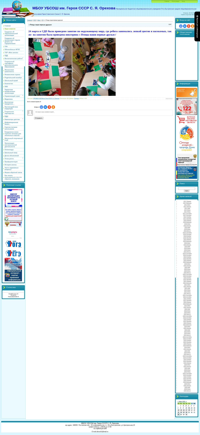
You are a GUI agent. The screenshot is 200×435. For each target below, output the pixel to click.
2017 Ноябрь (187, 217)
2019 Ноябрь (187, 257)
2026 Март (187, 383)
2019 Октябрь (187, 255)
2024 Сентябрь (187, 356)
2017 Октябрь (187, 215)
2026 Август (187, 390)
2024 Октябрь (187, 357)
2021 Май (187, 288)
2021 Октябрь (187, 297)
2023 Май (187, 330)
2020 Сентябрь (187, 274)
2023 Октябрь (187, 338)
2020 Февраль (187, 262)
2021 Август (187, 293)
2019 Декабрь (187, 258)
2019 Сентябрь (187, 253)
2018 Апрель (187, 225)
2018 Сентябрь (187, 232)
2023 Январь (187, 323)
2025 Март (187, 364)
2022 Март (187, 305)
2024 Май (187, 350)
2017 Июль (187, 211)
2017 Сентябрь (187, 213)
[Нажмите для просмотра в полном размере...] (50, 95)
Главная (166, 1)
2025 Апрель (187, 366)
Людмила (76, 98)
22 (181, 412)
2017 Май (187, 208)
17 (186, 410)
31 (186, 414)
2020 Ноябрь (187, 277)
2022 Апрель (187, 307)
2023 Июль (187, 333)
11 (189, 407)
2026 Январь (187, 380)
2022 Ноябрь (187, 319)
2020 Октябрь (187, 276)
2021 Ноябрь (187, 298)
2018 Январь (187, 220)
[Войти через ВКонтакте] (45, 107)
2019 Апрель (187, 244)
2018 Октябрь (187, 234)
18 (189, 410)
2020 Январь (187, 260)
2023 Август (187, 335)
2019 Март (187, 243)
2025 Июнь (187, 370)
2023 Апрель (187, 328)
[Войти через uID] (41, 107)
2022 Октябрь (187, 317)
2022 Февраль (187, 304)
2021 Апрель (187, 286)
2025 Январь (187, 363)
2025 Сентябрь (187, 373)
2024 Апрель (187, 349)
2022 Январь (187, 302)
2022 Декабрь (187, 321)
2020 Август (187, 272)
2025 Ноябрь (187, 377)
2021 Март (187, 284)
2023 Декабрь (187, 342)
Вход (183, 1)
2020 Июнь (187, 269)
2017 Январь (187, 201)
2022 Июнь (187, 310)
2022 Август (187, 314)
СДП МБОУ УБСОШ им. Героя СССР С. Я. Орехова (46, 98)
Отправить (38, 118)
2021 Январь (187, 281)
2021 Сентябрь (187, 295)
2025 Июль (187, 371)
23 (183, 412)
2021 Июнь (187, 290)
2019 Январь (187, 239)
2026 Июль (187, 389)
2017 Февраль (187, 203)
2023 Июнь (187, 331)
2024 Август (187, 354)
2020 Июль (187, 270)
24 (186, 412)
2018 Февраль (187, 222)
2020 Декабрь (187, 279)
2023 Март (187, 326)
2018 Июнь (187, 229)
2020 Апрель (187, 265)
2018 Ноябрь (187, 236)
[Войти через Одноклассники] (53, 107)
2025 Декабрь (187, 378)
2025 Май (187, 368)
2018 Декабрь (187, 237)
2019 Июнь (187, 248)
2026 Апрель (187, 385)
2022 (34, 20)
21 (178, 412)
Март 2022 (182, 401)
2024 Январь (187, 344)
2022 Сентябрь (187, 316)
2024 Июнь (187, 352)
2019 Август (187, 251)
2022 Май (187, 309)
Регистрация (175, 1)
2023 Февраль (187, 324)
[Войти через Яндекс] (49, 107)
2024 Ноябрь (187, 359)
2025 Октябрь (187, 375)
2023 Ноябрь (187, 340)
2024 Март (187, 347)
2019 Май (187, 246)
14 (178, 410)
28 (42, 20)
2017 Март (187, 204)
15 (181, 410)
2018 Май (187, 227)
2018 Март (187, 224)
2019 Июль (187, 250)
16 (183, 410)
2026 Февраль (187, 382)
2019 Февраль (187, 241)
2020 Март (187, 264)
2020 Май (187, 267)
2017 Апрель (187, 206)
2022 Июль (187, 312)
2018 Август (187, 231)
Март (39, 20)
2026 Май (187, 387)
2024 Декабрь (187, 361)
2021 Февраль (187, 283)
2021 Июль (187, 291)
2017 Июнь (187, 210)
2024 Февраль (187, 345)
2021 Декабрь (187, 300)
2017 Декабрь (187, 218)
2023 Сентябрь (187, 337)
